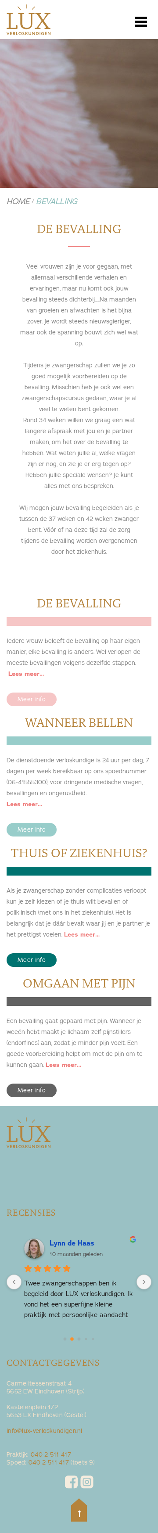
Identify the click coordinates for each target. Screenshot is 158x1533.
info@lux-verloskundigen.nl (45, 1431)
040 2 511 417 (51, 1454)
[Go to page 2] (79, 1339)
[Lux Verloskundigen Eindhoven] (28, 21)
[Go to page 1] (72, 1338)
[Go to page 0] (65, 1339)
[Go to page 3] (86, 1338)
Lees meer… (26, 674)
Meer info (32, 699)
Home (18, 201)
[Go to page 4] (93, 1339)
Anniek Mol (68, 1243)
